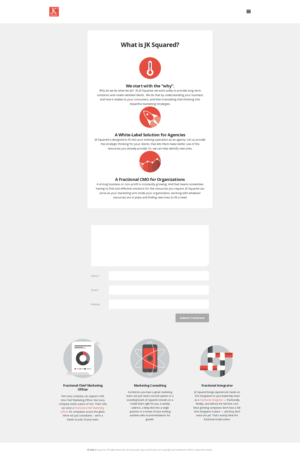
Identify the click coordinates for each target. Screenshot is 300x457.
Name (95, 275)
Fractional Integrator (211, 400)
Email (95, 290)
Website (95, 304)
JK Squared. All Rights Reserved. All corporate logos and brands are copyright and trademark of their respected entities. (154, 449)
